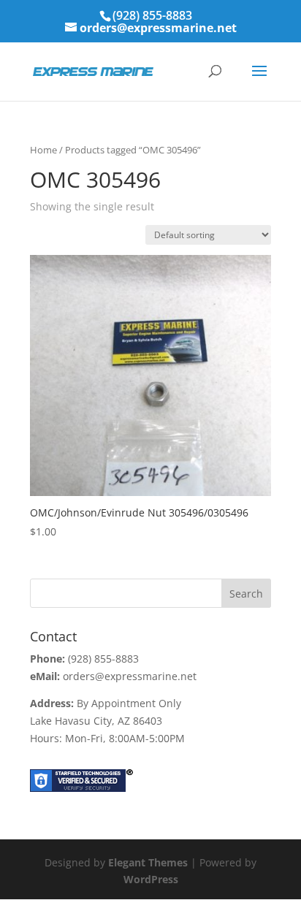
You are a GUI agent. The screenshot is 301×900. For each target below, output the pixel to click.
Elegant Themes (148, 862)
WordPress (150, 879)
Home (43, 149)
